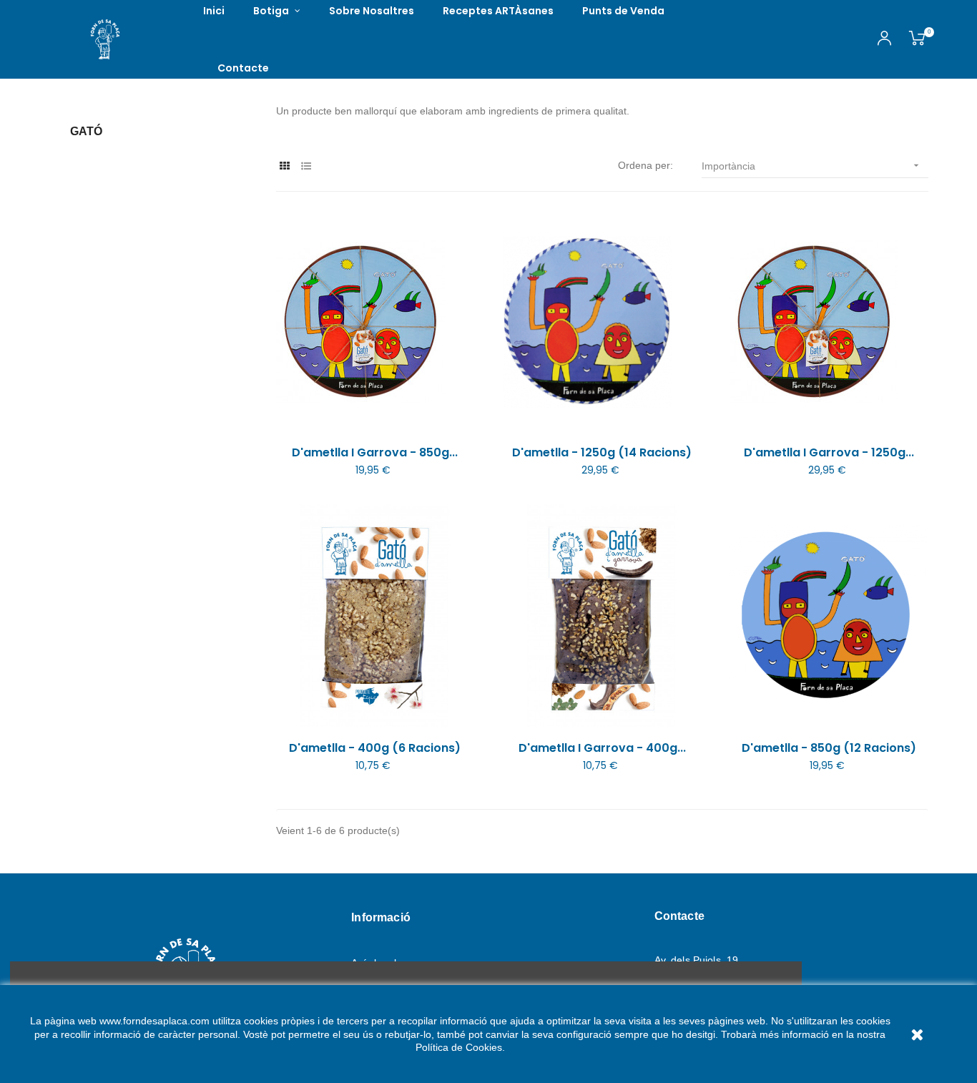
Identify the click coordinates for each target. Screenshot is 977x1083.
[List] (306, 166)
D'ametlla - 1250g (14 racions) (602, 453)
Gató (86, 131)
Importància (812, 166)
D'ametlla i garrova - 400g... (602, 748)
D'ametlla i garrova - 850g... (375, 453)
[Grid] (285, 166)
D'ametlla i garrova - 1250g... (829, 453)
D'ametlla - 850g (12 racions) (829, 748)
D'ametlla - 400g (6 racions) (375, 748)
